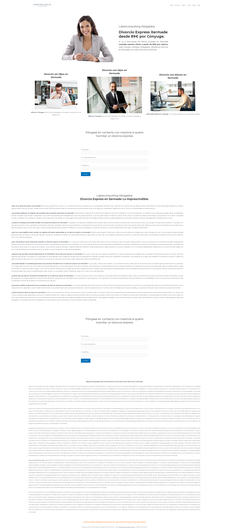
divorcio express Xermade (36, 460)
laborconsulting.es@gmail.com (127, 527)
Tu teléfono (85, 165)
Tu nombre (85, 149)
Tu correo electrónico (88, 157)
